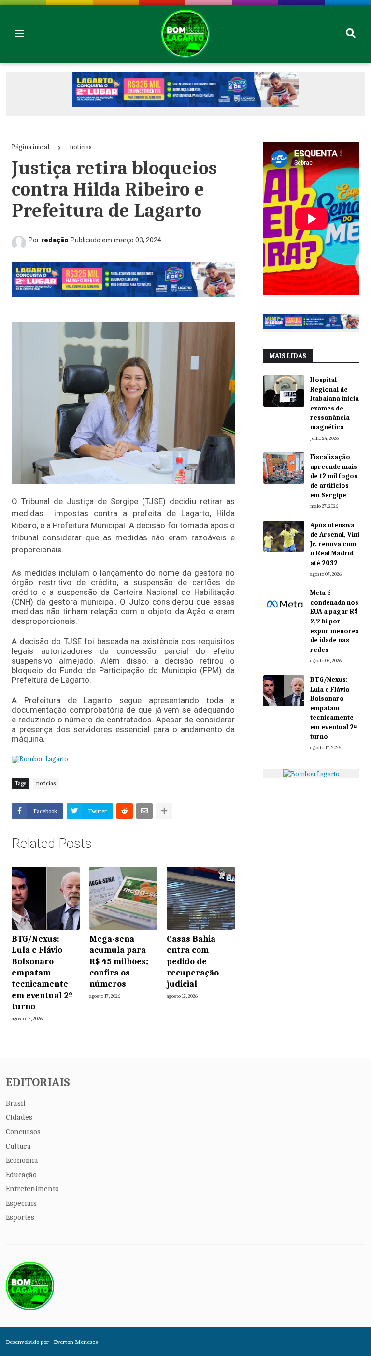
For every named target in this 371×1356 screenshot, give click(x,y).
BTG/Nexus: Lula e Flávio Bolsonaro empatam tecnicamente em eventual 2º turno (42, 973)
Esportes (20, 1217)
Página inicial (30, 147)
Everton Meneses (76, 1341)
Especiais (21, 1203)
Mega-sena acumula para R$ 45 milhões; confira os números (118, 961)
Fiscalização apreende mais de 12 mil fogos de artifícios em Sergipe (333, 476)
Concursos (23, 1132)
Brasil (16, 1103)
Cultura (18, 1146)
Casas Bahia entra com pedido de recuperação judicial (193, 961)
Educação (21, 1175)
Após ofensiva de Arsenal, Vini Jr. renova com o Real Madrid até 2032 (334, 544)
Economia (22, 1160)
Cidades (19, 1117)
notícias (81, 147)
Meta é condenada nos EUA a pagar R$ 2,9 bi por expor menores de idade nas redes (334, 621)
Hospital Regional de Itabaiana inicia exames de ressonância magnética (334, 403)
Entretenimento (32, 1189)
